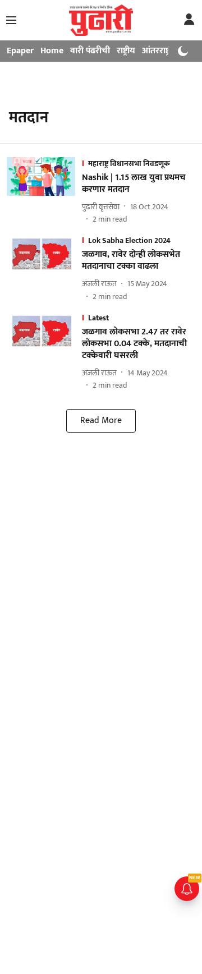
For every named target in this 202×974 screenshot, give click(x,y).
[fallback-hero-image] (44, 191)
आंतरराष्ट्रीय (160, 50)
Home (51, 50)
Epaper (20, 50)
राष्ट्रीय (126, 50)
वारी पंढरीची (90, 50)
